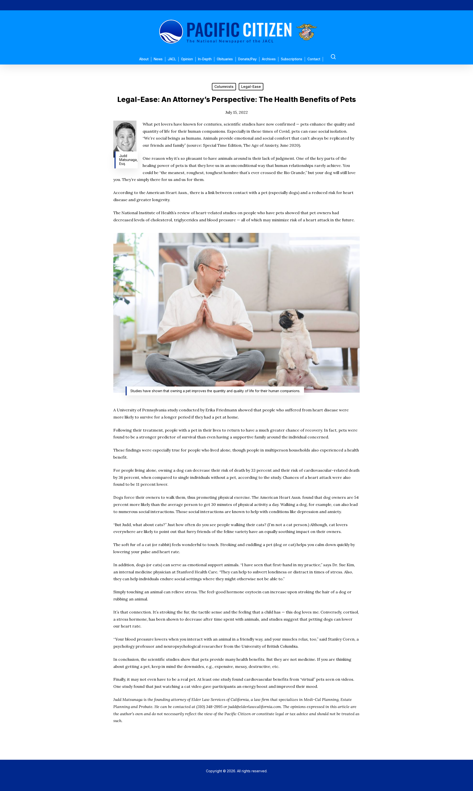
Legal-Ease (251, 86)
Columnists (224, 86)
